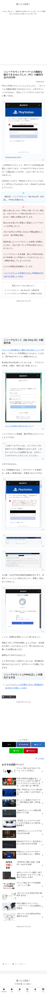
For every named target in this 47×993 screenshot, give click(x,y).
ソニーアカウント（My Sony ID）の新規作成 (23, 290)
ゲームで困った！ (9, 697)
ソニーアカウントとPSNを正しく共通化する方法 (24, 293)
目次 (14, 286)
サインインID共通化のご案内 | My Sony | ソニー (21, 350)
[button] (42, 555)
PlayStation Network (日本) (12, 157)
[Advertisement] (23, 40)
